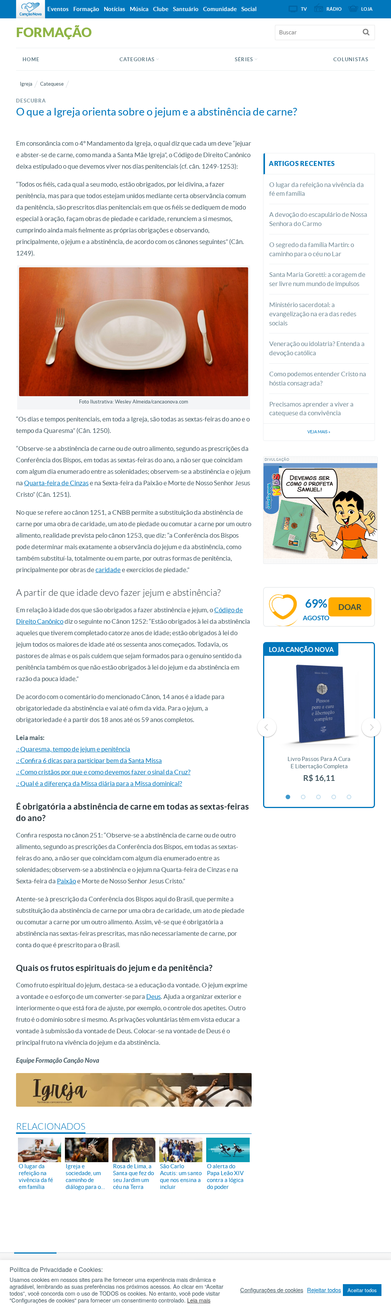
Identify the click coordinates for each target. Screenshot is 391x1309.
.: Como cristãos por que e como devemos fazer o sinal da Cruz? (103, 772)
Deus (153, 996)
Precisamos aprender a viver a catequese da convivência (311, 408)
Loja (367, 9)
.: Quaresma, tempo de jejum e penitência (73, 749)
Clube (160, 9)
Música (139, 9)
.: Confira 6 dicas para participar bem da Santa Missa (89, 760)
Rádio (334, 9)
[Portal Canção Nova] (30, 9)
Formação (86, 9)
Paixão (66, 881)
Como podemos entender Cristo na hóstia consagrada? (317, 378)
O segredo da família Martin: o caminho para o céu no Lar (311, 249)
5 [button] (349, 797)
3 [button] (319, 797)
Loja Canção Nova (301, 649)
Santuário (186, 9)
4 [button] (334, 797)
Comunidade (220, 9)
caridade (108, 569)
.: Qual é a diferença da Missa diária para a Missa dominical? (99, 783)
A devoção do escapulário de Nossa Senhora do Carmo (318, 219)
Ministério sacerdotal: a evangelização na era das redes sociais (312, 314)
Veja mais (318, 431)
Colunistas (350, 59)
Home (31, 59)
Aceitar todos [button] (362, 1290)
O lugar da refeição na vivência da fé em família (316, 189)
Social (249, 9)
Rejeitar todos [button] (324, 1289)
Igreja (26, 84)
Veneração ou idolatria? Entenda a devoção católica (317, 348)
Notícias (114, 9)
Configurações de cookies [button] (271, 1289)
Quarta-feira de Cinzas (56, 482)
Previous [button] (266, 727)
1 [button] (288, 797)
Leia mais (198, 1300)
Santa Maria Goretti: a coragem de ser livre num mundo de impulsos (317, 279)
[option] (319, 727)
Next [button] (371, 727)
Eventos (58, 9)
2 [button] (303, 797)
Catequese (52, 84)
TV (304, 9)
